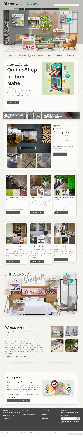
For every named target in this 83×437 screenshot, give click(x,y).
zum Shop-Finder (13, 102)
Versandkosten (38, 428)
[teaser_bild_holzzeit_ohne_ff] (40, 185)
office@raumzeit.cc (7, 418)
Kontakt (23, 412)
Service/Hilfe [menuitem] (76, 1)
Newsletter (44, 412)
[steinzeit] (12, 56)
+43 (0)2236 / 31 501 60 (8, 415)
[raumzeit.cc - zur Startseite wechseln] (21, 4)
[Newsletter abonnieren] (78, 418)
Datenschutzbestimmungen (71, 421)
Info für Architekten (45, 418)
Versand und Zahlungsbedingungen (29, 414)
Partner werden (45, 420)
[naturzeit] (41, 56)
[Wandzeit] (28, 43)
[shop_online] (58, 78)
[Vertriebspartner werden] (22, 115)
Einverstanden (78, 434)
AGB (23, 417)
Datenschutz (44, 414)
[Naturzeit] (16, 185)
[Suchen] (77, 5)
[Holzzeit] (59, 34)
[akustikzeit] (40, 233)
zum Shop (60, 154)
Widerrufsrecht (25, 415)
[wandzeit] (61, 56)
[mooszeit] (22, 56)
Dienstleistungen (45, 417)
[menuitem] (66, 4)
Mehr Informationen (20, 435)
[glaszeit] (51, 56)
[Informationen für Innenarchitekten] (61, 115)
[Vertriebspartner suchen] (58, 388)
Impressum (44, 415)
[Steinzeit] (18, 20)
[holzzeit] (32, 56)
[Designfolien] (64, 233)
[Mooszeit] (33, 23)
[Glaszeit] (66, 17)
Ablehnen (71, 434)
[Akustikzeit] (15, 285)
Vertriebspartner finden (18, 400)
